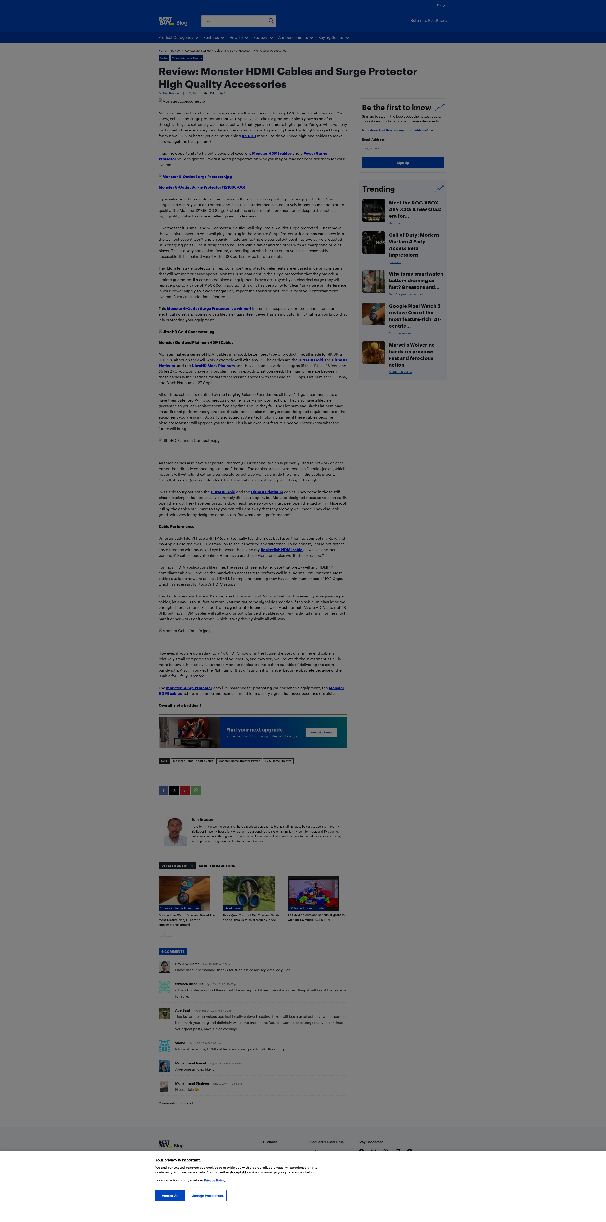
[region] (303, 1186)
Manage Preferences (207, 1196)
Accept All (170, 1196)
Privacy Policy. (215, 1180)
